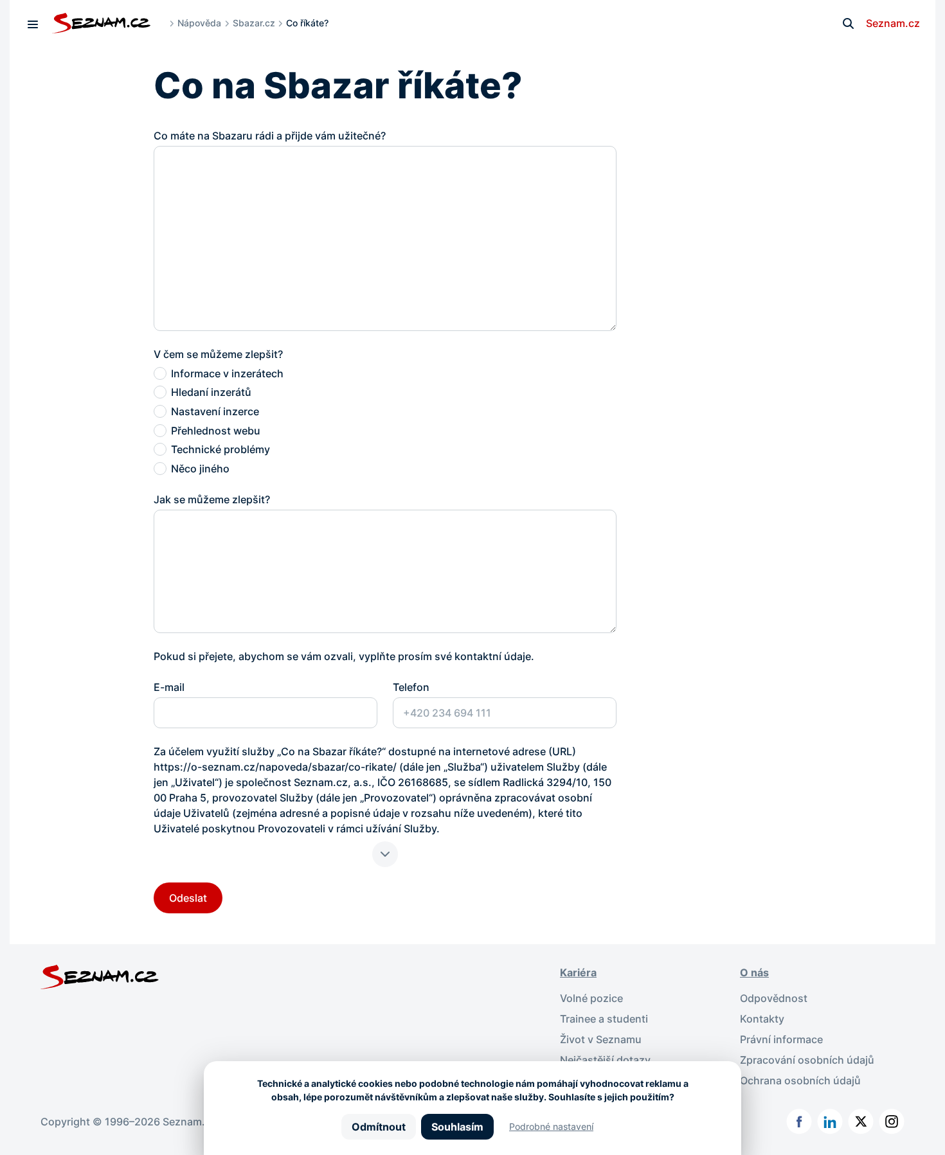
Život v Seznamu (601, 1039)
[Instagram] (892, 1121)
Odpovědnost (773, 998)
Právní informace (781, 1039)
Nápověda (199, 22)
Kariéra (578, 972)
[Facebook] (799, 1121)
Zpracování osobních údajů (807, 1059)
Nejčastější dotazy (605, 1059)
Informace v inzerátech (227, 373)
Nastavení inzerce (215, 411)
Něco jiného (200, 468)
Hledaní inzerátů (211, 392)
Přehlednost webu (215, 430)
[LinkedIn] (830, 1121)
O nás (754, 972)
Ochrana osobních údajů (800, 1080)
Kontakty (762, 1018)
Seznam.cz (893, 23)
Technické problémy (220, 449)
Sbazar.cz (254, 22)
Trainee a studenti (604, 1018)
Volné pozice (591, 998)
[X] (861, 1121)
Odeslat (188, 897)
